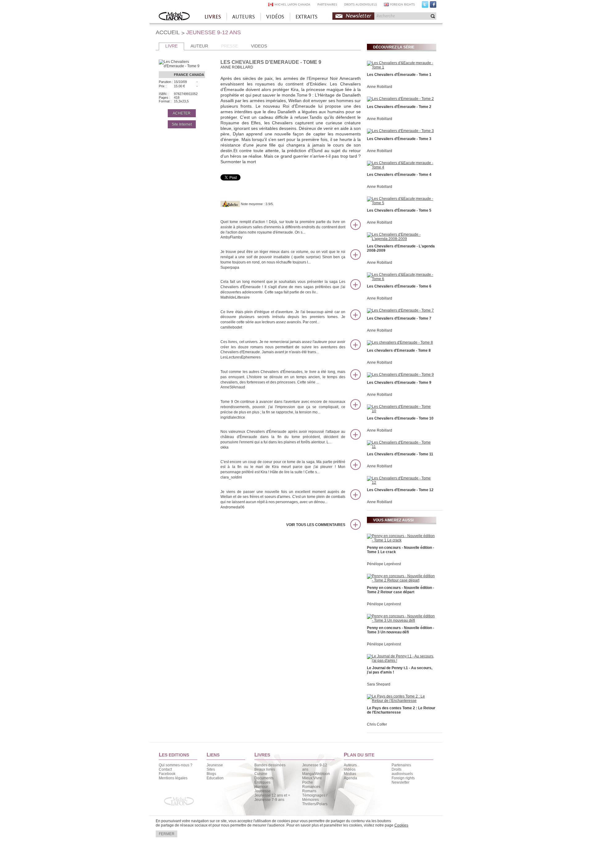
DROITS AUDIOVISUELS (360, 4)
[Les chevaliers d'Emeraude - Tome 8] (400, 342)
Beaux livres (264, 769)
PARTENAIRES (327, 4)
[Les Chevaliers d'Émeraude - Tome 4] (401, 167)
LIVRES (212, 17)
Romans (309, 791)
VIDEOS (259, 46)
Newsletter (358, 16)
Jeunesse (215, 765)
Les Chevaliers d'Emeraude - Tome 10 (400, 418)
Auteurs (350, 765)
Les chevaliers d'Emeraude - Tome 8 (399, 350)
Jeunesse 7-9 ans (269, 800)
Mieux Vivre (312, 778)
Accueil (174, 17)
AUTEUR (199, 46)
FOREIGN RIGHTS (402, 4)
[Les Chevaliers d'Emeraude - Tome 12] (401, 482)
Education (215, 778)
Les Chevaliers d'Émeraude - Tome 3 (399, 139)
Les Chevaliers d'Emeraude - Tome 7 (399, 318)
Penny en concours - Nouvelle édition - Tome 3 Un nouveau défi (400, 630)
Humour (261, 787)
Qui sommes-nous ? (175, 765)
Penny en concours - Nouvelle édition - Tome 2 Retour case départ (400, 590)
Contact (165, 769)
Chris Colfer (377, 724)
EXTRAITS (306, 17)
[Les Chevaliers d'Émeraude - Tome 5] (401, 203)
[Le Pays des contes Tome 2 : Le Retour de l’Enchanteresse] (401, 700)
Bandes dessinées (270, 765)
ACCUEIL (168, 32)
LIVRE (171, 46)
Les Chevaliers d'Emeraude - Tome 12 (400, 490)
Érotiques (262, 782)
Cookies (401, 825)
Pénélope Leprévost (384, 564)
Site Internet (182, 124)
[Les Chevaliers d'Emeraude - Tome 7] (400, 310)
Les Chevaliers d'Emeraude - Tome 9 (399, 382)
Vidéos (350, 769)
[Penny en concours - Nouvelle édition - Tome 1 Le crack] (401, 540)
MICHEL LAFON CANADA (292, 4)
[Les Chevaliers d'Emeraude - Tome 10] (401, 411)
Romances (311, 787)
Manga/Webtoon (316, 774)
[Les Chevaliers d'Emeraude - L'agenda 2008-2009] (401, 239)
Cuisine (260, 774)
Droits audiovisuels (402, 771)
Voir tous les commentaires (315, 525)
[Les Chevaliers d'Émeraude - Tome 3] (400, 131)
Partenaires (401, 765)
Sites (211, 769)
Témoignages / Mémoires (314, 797)
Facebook (433, 5)
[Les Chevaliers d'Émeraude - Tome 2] (400, 99)
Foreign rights (403, 778)
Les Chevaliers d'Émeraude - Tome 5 (399, 210)
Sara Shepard (378, 684)
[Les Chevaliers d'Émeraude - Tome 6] (401, 279)
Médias (350, 774)
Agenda (350, 778)
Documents (263, 778)
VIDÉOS (275, 17)
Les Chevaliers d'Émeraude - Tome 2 (399, 107)
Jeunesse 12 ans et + (272, 795)
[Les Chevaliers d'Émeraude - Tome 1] (401, 67)
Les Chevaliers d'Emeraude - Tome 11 (400, 454)
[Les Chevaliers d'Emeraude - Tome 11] (401, 447)
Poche (307, 782)
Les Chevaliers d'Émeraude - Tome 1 (399, 74)
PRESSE (229, 46)
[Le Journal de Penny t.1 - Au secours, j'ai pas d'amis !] (401, 660)
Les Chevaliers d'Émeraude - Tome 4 (399, 174)
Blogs (211, 774)
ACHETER (182, 113)
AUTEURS (243, 17)
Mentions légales (173, 778)
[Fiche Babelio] (230, 204)
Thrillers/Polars (314, 804)
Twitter (425, 5)
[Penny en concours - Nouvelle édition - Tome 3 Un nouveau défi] (401, 620)
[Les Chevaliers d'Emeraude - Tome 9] (400, 374)
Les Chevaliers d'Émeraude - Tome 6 (399, 286)
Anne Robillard (379, 87)
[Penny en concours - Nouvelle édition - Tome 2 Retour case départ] (401, 580)
